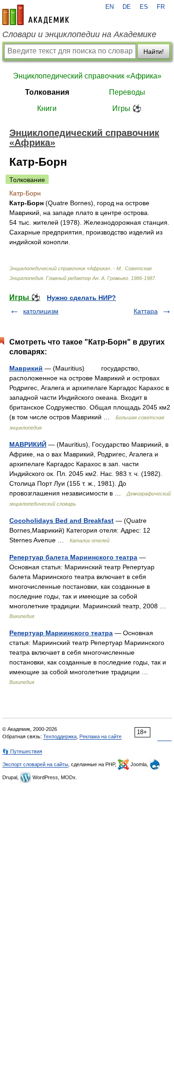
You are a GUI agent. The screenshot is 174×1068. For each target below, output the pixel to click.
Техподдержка (60, 736)
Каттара (146, 311)
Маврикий (26, 368)
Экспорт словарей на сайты (35, 764)
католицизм (40, 311)
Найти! (153, 51)
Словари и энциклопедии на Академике (79, 34)
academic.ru (35, 15)
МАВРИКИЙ (27, 444)
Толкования (47, 92)
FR (161, 7)
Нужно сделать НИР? (81, 297)
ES (144, 7)
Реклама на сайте (100, 736)
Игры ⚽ (127, 108)
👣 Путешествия (22, 751)
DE (126, 7)
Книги (47, 108)
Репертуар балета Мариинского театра (73, 557)
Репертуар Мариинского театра (61, 633)
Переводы (127, 92)
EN (109, 7)
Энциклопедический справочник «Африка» (87, 76)
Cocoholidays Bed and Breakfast (61, 520)
